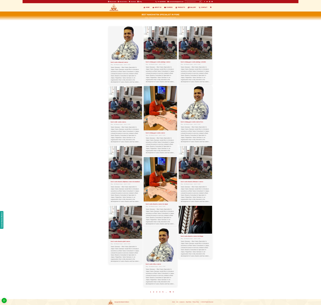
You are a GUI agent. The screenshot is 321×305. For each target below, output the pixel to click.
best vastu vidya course (153, 264)
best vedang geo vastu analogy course (158, 62)
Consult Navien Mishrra (2, 220)
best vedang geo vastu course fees (192, 122)
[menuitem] (112, 1)
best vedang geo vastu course (155, 133)
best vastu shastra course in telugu (192, 236)
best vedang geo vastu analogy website (193, 62)
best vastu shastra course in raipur (157, 204)
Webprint (123, 302)
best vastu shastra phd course (120, 241)
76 (170, 292)
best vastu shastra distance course (192, 181)
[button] (4, 300)
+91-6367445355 (161, 1)
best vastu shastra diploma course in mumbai (125, 181)
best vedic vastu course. (118, 122)
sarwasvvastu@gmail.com (176, 1)
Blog (112, 64)
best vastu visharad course (119, 62)
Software (127, 302)
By (118, 64)
